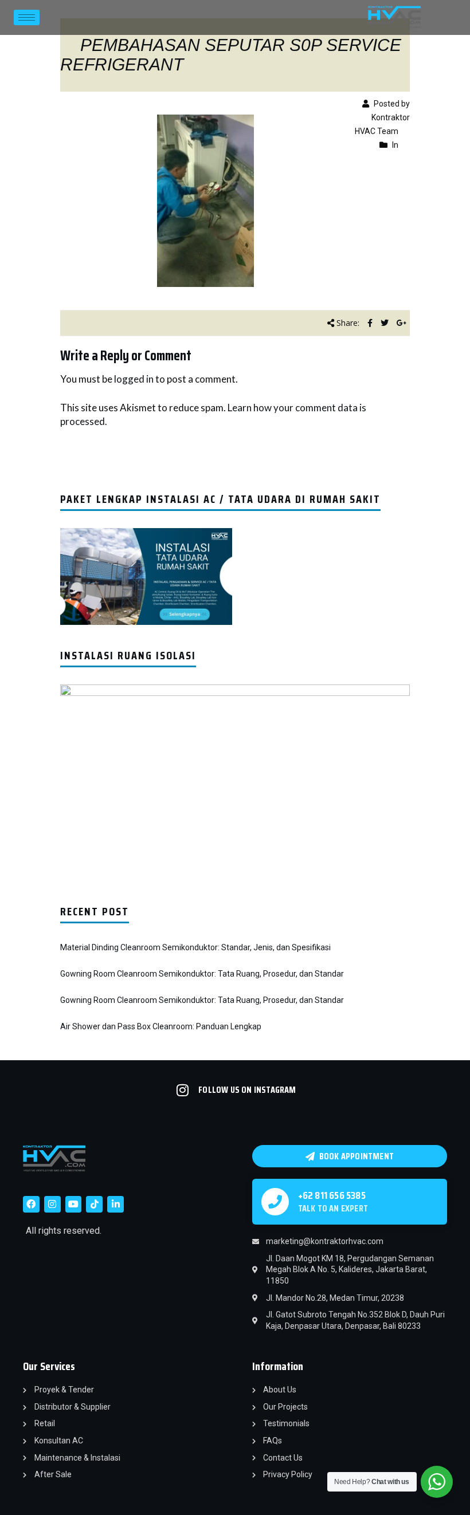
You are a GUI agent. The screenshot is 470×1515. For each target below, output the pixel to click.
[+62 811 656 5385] (275, 1201)
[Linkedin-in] (115, 1204)
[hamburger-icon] (27, 17)
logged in (134, 379)
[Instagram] (52, 1204)
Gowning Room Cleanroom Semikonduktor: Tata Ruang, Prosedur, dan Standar (202, 973)
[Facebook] (31, 1204)
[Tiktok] (94, 1204)
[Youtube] (73, 1204)
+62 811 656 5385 (332, 1195)
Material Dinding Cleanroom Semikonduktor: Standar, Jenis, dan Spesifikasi (195, 947)
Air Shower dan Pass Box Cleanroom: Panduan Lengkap (160, 1026)
